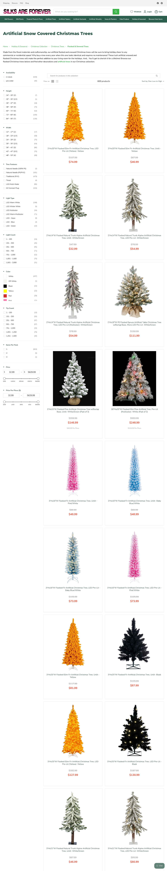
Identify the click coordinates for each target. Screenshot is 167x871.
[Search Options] (159, 75)
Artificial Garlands (79, 19)
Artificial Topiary (64, 19)
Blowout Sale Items (155, 19)
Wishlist (137, 11)
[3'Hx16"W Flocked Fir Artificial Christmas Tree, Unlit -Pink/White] (72, 470)
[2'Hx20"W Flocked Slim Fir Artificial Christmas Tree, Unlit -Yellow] (134, 117)
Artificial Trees (51, 19)
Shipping (6, 3)
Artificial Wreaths (95, 19)
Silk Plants (20, 19)
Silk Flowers (9, 19)
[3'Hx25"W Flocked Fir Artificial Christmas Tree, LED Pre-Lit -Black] (134, 730)
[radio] (52, 81)
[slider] (4, 378)
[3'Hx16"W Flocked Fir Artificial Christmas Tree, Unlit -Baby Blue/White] (134, 470)
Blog (27, 3)
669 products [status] (103, 81)
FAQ (21, 3)
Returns (14, 3)
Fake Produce (124, 19)
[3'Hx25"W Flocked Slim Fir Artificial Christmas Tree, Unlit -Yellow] (72, 644)
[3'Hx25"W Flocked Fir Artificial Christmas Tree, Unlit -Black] (134, 644)
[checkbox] (20, 77)
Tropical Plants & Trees (35, 19)
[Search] (116, 12)
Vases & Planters (111, 19)
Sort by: (152, 81)
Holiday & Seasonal (139, 19)
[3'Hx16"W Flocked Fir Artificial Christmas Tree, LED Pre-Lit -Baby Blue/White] (72, 557)
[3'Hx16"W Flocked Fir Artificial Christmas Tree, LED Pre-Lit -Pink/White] (134, 557)
